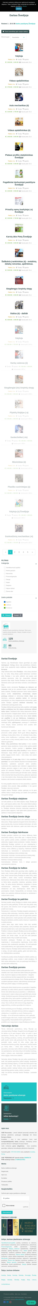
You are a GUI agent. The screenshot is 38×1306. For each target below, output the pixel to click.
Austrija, (4, 1275)
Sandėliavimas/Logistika (13, 567)
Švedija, (34, 1275)
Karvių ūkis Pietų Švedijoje (19, 236)
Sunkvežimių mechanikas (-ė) (19, 536)
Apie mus (4, 1174)
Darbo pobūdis (6, 597)
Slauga (8, 579)
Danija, (9, 1275)
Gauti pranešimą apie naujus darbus (16, 31)
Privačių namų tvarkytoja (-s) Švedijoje (19, 210)
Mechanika (9, 573)
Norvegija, (28, 1275)
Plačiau (25, 6)
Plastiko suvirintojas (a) (19, 487)
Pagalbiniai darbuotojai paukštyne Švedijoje (19, 183)
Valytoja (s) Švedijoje (19, 511)
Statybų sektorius (14, 1248)
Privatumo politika (6, 1181)
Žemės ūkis (9, 591)
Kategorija (5, 563)
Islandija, (10, 1279)
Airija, (29, 1279)
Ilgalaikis (8, 602)
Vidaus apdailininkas (19, 81)
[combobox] (18, 37)
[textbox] (18, 37)
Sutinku (19, 8)
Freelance (9, 608)
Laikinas (8, 605)
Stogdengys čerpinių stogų (19, 289)
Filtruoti (7, 615)
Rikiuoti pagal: (5, 37)
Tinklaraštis (4, 1185)
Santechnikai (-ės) (19, 437)
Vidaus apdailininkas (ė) (19, 130)
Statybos (8, 585)
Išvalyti (16, 615)
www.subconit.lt (19, 1299)
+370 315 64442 (15, 1152)
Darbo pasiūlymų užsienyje (16, 641)
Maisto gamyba (10, 570)
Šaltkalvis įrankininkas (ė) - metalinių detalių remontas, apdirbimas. (19, 262)
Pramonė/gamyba (11, 576)
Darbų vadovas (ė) (19, 363)
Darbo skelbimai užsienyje (9, 1168)
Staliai (8, 582)
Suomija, (15, 1275)
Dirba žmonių (12, 648)
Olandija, (17, 1279)
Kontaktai (4, 1178)
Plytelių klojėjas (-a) (19, 412)
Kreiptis (6, 1119)
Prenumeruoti (7, 1212)
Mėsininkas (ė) (19, 462)
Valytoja (19, 56)
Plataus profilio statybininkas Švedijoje (19, 156)
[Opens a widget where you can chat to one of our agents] (31, 1302)
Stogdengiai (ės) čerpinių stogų (19, 388)
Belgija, (4, 1279)
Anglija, (24, 1279)
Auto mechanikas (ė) (19, 105)
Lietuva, (34, 1279)
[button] (36, 564)
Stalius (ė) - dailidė (19, 313)
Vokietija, (22, 1275)
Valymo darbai (10, 588)
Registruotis (4, 1171)
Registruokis (8, 1098)
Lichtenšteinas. (5, 1284)
